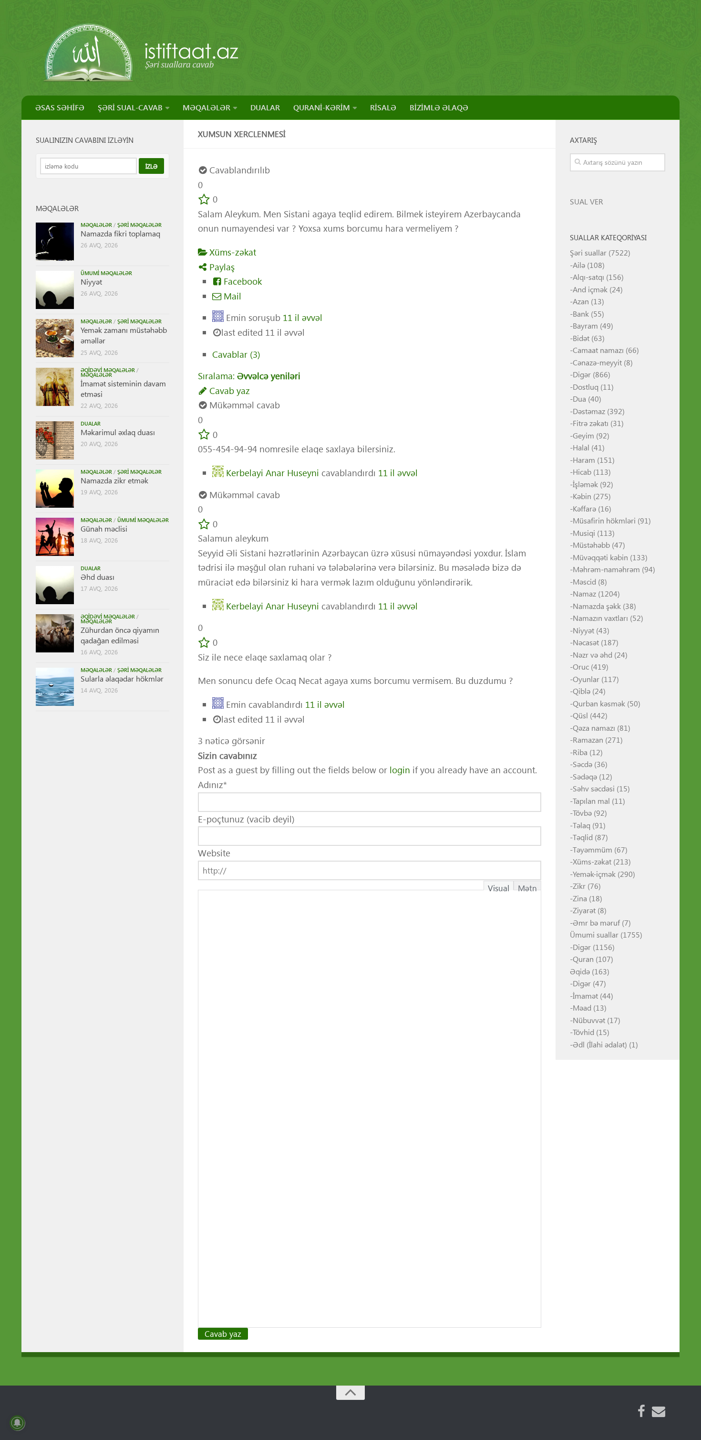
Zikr (579, 886)
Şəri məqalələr (139, 225)
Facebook (241, 281)
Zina (580, 898)
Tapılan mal (591, 801)
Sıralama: (249, 376)
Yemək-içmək (594, 874)
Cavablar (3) (236, 354)
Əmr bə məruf (596, 922)
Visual (498, 886)
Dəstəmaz (589, 411)
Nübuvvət (589, 1020)
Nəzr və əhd (592, 655)
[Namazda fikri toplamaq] (55, 242)
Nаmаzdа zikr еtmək (114, 480)
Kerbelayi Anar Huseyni (272, 472)
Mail (231, 296)
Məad (582, 1008)
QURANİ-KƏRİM (321, 107)
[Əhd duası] (55, 585)
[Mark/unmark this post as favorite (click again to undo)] (204, 199)
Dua (579, 399)
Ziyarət (584, 910)
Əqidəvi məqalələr (108, 370)
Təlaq (581, 825)
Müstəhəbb (591, 545)
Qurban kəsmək (599, 703)
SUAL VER (586, 201)
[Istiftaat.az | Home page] (142, 52)
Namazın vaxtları (600, 618)
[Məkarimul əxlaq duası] (55, 440)
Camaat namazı (598, 350)
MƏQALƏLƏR (206, 107)
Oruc (581, 666)
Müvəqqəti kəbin (600, 557)
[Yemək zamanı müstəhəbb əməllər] (55, 338)
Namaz (584, 593)
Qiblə (581, 691)
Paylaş (221, 267)
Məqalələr (96, 225)
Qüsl (580, 715)
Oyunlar (586, 679)
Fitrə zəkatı (590, 423)
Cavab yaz (228, 390)
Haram (584, 460)
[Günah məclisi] (55, 537)
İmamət (585, 996)
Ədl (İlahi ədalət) (600, 1044)
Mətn (527, 886)
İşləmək (585, 484)
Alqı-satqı (588, 277)
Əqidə (580, 971)
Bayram (585, 325)
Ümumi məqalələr (106, 273)
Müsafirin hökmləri (604, 520)
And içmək (590, 289)
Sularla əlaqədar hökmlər (122, 678)
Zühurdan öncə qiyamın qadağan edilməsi (120, 635)
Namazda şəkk (597, 606)
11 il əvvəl (302, 317)
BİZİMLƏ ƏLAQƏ (439, 107)
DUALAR (265, 107)
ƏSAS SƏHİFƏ (59, 107)
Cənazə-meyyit (597, 362)
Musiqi (584, 533)
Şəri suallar (588, 252)
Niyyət (91, 282)
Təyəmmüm (592, 849)
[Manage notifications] (17, 1422)
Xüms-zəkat (231, 252)
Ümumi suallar (594, 934)
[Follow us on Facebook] (641, 1411)
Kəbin (582, 496)
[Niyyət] (55, 290)
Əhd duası (97, 577)
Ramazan (588, 740)
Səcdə (582, 764)
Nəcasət (586, 642)
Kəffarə (584, 508)
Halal (581, 447)
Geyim (583, 435)
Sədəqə (585, 776)
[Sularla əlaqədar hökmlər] (55, 687)
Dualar (91, 423)
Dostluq (585, 387)
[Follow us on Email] (658, 1411)
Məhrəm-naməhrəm (606, 569)
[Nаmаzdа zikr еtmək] (55, 488)
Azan (581, 301)
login (400, 770)
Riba (580, 752)
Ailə (579, 265)
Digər (582, 374)
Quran (583, 959)
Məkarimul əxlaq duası (118, 432)
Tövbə (582, 813)
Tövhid (583, 1032)
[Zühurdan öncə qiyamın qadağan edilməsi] (55, 633)
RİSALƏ (383, 107)
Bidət (581, 338)
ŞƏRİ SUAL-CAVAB (130, 107)
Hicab (582, 472)
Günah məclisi (104, 528)
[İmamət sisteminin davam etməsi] (55, 387)
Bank (581, 314)
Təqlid (583, 837)
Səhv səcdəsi (594, 788)
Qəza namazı (594, 728)
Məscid (584, 581)
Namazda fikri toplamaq (120, 233)
